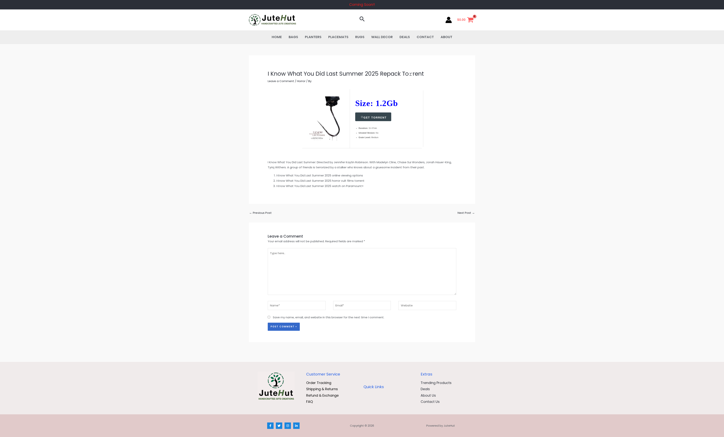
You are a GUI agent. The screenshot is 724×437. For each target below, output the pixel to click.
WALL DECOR (382, 37)
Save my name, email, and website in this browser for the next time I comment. (328, 317)
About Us (428, 395)
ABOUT (446, 37)
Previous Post (260, 213)
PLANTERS (313, 37)
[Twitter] (279, 425)
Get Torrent (375, 117)
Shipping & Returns (322, 389)
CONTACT (425, 37)
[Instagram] (288, 425)
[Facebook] (270, 425)
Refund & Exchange (322, 395)
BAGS (293, 37)
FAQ (309, 401)
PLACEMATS (338, 37)
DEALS (405, 37)
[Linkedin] (296, 425)
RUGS (359, 37)
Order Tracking (318, 382)
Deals (425, 389)
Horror (301, 81)
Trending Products (436, 382)
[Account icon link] (448, 20)
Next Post (466, 213)
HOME (277, 37)
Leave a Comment (281, 81)
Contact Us (430, 401)
